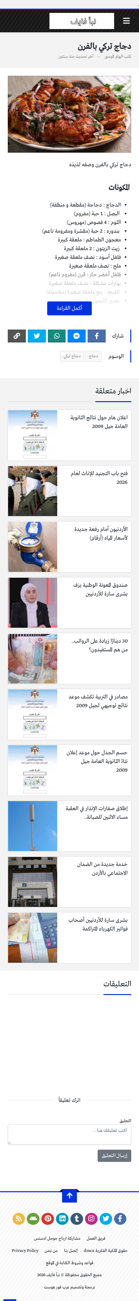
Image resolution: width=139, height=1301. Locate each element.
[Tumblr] (76, 1219)
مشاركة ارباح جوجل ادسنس (57, 1238)
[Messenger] (77, 336)
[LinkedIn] (62, 1219)
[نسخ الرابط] (17, 336)
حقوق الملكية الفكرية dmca (106, 1251)
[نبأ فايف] (81, 21)
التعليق (125, 1121)
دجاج (93, 356)
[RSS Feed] (19, 1219)
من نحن (51, 1251)
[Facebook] (97, 336)
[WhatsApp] (57, 336)
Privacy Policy (25, 1251)
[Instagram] (91, 1219)
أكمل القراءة (69, 308)
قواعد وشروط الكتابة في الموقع (69, 1263)
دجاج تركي (72, 356)
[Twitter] (37, 336)
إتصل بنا (71, 1251)
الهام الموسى (114, 56)
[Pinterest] (47, 1219)
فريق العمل (96, 1238)
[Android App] (33, 1219)
